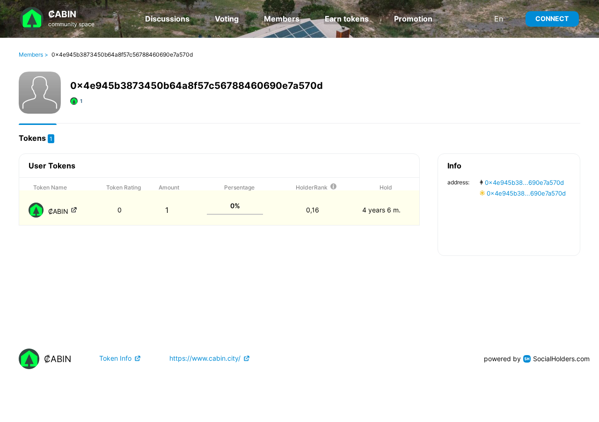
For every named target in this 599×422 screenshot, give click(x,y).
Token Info (115, 358)
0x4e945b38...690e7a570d (523, 182)
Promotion (413, 18)
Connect (552, 18)
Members (282, 18)
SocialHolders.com (561, 359)
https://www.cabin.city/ (205, 358)
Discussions (167, 18)
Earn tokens (347, 18)
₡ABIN (59, 211)
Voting (227, 18)
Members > (33, 55)
